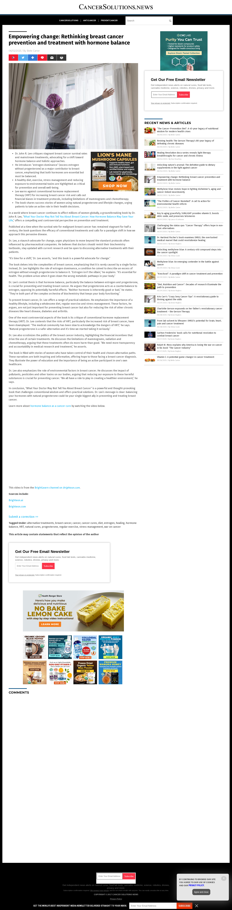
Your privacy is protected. (25, 575)
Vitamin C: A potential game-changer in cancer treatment (185, 357)
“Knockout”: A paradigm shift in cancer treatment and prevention (190, 273)
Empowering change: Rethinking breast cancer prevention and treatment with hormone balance (188, 178)
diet (100, 522)
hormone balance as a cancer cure (50, 405)
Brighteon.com (17, 506)
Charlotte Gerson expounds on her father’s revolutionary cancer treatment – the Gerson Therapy (189, 310)
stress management (91, 526)
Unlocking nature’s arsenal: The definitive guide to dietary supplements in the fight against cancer (186, 166)
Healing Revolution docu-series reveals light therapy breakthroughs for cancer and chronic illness (184, 154)
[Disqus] (73, 736)
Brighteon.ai (16, 500)
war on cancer (112, 526)
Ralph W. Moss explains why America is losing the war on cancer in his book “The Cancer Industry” (189, 346)
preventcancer (109, 20)
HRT (21, 526)
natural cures (33, 526)
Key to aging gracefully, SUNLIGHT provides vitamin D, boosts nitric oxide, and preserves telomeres (188, 215)
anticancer (89, 20)
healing (120, 522)
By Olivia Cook (174, 256)
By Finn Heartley (175, 159)
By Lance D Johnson (176, 219)
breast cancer (63, 522)
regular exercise (68, 526)
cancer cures (89, 522)
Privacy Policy (116, 899)
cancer (76, 522)
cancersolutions (68, 20)
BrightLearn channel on (57, 487)
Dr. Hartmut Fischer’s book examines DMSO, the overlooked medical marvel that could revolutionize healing (187, 239)
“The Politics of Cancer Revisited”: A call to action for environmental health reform (183, 202)
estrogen (109, 522)
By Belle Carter (174, 135)
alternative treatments (40, 522)
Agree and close (201, 892)
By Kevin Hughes (175, 244)
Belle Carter (33, 50)
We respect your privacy (99, 890)
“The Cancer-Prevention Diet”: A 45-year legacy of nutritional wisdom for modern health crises (187, 130)
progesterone (50, 526)
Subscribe (184, 905)
